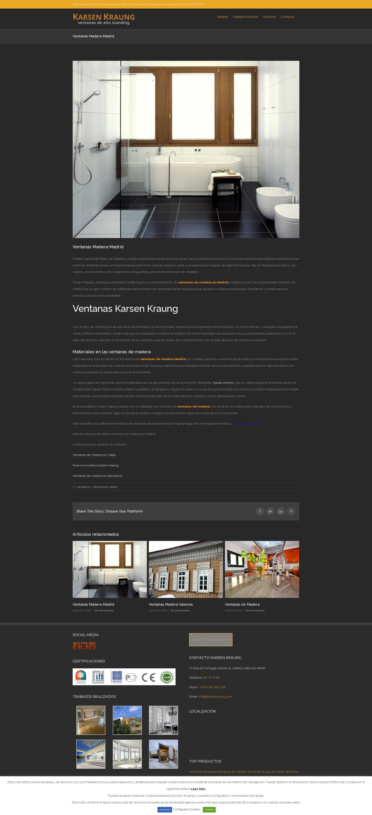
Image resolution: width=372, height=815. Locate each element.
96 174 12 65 (211, 677)
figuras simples (223, 382)
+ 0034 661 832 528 (211, 687)
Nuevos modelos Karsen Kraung (96, 465)
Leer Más (198, 789)
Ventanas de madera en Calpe (94, 455)
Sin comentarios (104, 610)
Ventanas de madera (105, 486)
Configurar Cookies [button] (186, 809)
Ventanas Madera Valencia (94, 604)
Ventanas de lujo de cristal (265, 772)
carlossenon (84, 486)
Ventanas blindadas (203, 772)
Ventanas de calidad (231, 772)
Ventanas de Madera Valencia (249, 604)
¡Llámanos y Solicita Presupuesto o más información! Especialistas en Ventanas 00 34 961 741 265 (138, 4)
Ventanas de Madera (166, 604)
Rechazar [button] (165, 809)
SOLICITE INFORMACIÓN (211, 639)
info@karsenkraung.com (215, 696)
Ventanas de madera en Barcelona (97, 476)
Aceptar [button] (209, 809)
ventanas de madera (247, 423)
